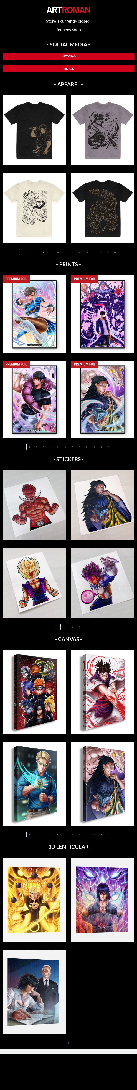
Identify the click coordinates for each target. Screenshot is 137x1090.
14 (115, 252)
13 (107, 252)
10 (86, 252)
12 (100, 252)
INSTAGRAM (68, 56)
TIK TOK (68, 68)
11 (93, 252)
